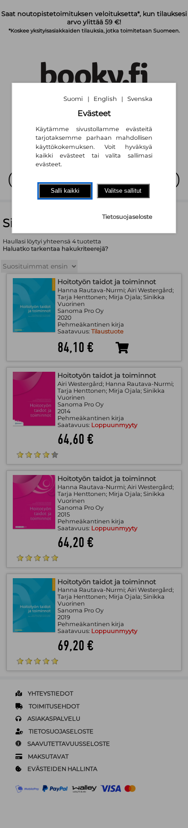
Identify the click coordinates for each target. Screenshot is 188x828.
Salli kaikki (65, 190)
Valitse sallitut (122, 190)
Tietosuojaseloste (127, 216)
